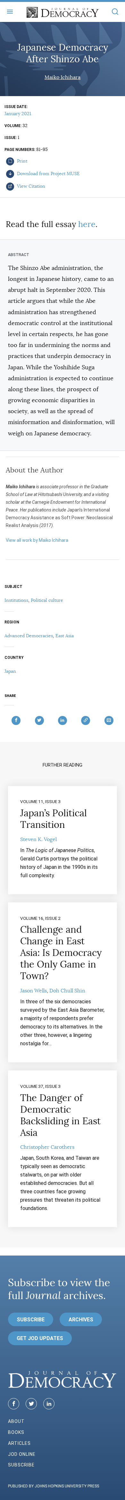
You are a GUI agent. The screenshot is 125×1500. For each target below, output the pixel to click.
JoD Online (22, 1454)
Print (21, 161)
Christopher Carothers (47, 1147)
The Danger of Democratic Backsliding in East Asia (60, 1115)
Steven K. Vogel (38, 839)
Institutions (16, 600)
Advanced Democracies (28, 636)
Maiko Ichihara (62, 77)
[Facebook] (13, 1403)
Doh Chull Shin (67, 991)
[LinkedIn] (48, 1403)
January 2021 (17, 113)
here (87, 224)
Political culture (47, 600)
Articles (19, 1443)
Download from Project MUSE (48, 173)
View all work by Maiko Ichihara (37, 540)
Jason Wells (33, 991)
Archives (81, 1319)
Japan (10, 671)
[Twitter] (31, 1403)
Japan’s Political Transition (53, 818)
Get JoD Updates (40, 1338)
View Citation (30, 186)
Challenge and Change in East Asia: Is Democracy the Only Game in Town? (61, 953)
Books (16, 1432)
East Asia (64, 636)
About (16, 1421)
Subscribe (31, 1319)
